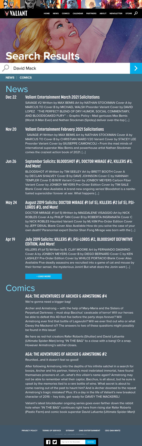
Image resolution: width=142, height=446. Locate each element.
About (103, 13)
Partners (91, 13)
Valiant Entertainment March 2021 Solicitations (62, 97)
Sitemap (70, 430)
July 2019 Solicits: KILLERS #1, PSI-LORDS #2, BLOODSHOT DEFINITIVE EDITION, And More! (79, 241)
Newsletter (116, 13)
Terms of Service (51, 430)
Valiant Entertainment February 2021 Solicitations (64, 129)
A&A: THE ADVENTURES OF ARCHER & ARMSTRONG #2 (66, 354)
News (56, 13)
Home (47, 13)
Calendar (78, 13)
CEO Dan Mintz (112, 430)
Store (129, 13)
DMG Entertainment (89, 430)
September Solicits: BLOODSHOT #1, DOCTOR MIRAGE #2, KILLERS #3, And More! (79, 164)
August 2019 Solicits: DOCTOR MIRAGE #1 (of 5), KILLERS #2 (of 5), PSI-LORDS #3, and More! (80, 205)
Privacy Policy (29, 430)
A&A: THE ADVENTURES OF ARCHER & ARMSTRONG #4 (66, 296)
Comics (66, 13)
